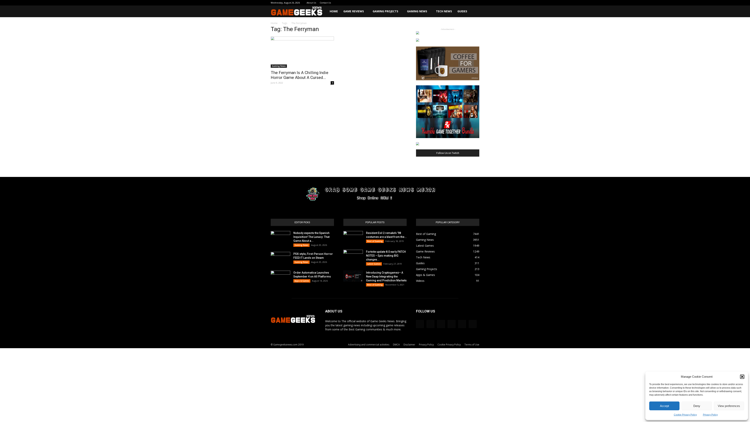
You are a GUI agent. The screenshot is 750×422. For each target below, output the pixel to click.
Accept (664, 406)
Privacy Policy (710, 414)
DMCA (396, 344)
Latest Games (374, 263)
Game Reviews (353, 11)
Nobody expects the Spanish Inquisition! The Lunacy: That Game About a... (311, 236)
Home (334, 11)
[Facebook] (444, 2)
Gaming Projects (385, 11)
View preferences (729, 406)
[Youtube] (476, 2)
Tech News (444, 11)
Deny (696, 406)
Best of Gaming (375, 241)
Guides (462, 11)
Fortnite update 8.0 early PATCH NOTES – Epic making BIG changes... (386, 255)
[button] (742, 377)
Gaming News (417, 11)
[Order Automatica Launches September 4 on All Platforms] (280, 277)
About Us (311, 2)
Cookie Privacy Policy (685, 414)
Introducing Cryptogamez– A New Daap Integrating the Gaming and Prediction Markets (386, 276)
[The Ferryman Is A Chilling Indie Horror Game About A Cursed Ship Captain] (302, 52)
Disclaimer (409, 344)
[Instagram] (451, 2)
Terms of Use (471, 344)
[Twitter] (463, 2)
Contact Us (325, 2)
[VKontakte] (470, 2)
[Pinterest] (457, 2)
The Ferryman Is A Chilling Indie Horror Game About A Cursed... (299, 75)
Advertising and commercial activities (368, 344)
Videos (420, 281)
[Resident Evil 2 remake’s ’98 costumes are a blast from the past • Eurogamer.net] (353, 238)
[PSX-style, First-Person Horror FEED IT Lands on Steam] (280, 259)
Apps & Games (302, 280)
